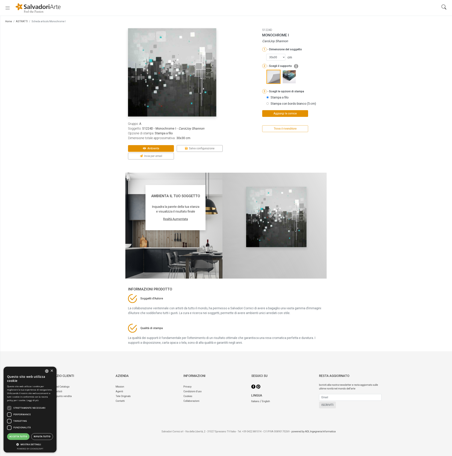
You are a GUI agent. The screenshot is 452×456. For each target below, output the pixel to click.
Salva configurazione (202, 148)
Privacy (187, 386)
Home (8, 21)
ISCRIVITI (327, 405)
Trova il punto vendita (60, 396)
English (266, 401)
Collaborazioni (191, 401)
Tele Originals (123, 396)
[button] (30, 444)
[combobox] (47, 371)
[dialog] (30, 409)
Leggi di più (32, 400)
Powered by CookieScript (30, 448)
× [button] (51, 370)
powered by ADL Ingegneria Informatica (314, 431)
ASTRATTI (22, 21)
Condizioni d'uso (192, 391)
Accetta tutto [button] (18, 436)
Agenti (119, 391)
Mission (120, 386)
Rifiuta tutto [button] (42, 436)
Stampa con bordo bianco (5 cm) (293, 103)
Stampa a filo (279, 97)
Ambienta (153, 148)
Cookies (187, 396)
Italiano (255, 401)
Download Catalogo (59, 386)
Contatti (120, 401)
